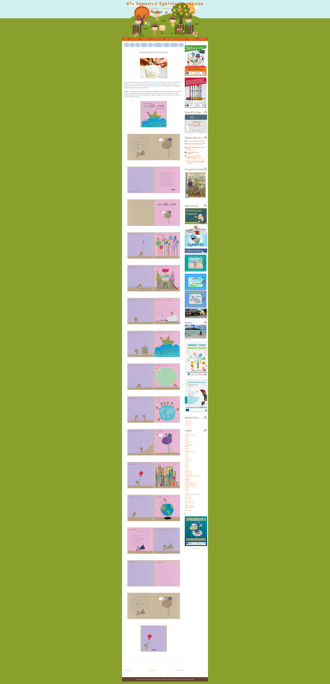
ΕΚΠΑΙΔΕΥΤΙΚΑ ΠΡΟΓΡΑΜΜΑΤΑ (193, 476)
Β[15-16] (187, 450)
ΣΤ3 (158, 45)
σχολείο (186, 504)
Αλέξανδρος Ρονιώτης (189, 679)
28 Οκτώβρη (187, 433)
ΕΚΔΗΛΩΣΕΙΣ (188, 471)
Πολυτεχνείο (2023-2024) (190, 484)
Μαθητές (187, 481)
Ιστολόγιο (144, 44)
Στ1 (185, 492)
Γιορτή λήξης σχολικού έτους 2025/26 (194, 144)
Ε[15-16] (187, 469)
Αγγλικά (186, 443)
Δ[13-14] (187, 463)
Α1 (132, 45)
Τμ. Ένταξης (174, 45)
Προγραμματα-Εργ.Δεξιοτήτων (175, 39)
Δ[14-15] (187, 464)
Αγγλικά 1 (166, 45)
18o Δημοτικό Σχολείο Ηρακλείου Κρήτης (196, 141)
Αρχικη (125, 39)
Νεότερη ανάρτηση (127, 670)
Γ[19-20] (187, 458)
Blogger (197, 548)
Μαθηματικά (187, 479)
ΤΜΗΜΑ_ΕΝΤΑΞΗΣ (189, 507)
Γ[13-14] (187, 453)
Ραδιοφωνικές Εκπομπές (190, 486)
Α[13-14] (187, 437)
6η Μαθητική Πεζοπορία (190, 435)
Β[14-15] (187, 448)
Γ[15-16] (187, 456)
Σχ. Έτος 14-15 (188, 424)
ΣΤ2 (158, 44)
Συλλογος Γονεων (157, 39)
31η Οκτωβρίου (155, 82)
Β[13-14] (187, 446)
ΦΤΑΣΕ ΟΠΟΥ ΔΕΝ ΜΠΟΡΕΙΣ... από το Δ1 (195, 158)
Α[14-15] (187, 438)
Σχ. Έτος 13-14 (188, 422)
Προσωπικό (145, 39)
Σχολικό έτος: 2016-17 (189, 505)
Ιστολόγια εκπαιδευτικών (191, 149)
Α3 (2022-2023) (188, 442)
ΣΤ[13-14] (187, 487)
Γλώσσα (186, 461)
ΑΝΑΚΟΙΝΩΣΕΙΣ (189, 445)
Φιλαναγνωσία (188, 510)
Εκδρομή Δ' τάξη (188, 474)
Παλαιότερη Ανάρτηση (179, 670)
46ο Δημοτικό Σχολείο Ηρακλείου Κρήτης (196, 161)
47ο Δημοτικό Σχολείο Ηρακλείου (165, 3)
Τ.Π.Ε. (181, 45)
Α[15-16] (187, 440)
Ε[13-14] (187, 466)
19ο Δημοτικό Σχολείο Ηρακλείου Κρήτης (196, 143)
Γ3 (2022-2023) (188, 459)
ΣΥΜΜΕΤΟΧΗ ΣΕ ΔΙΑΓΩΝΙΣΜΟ (192, 494)
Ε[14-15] (187, 468)
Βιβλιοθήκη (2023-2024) (190, 451)
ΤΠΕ (186, 508)
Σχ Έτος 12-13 (188, 420)
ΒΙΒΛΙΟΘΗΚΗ (192, 39)
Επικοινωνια (203, 39)
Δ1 (144, 45)
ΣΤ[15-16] (187, 491)
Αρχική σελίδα (153, 670)
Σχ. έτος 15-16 (188, 425)
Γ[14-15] (187, 455)
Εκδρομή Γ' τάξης (188, 473)
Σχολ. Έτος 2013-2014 (189, 502)
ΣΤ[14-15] (187, 489)
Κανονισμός (135, 39)
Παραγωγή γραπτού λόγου (190, 482)
